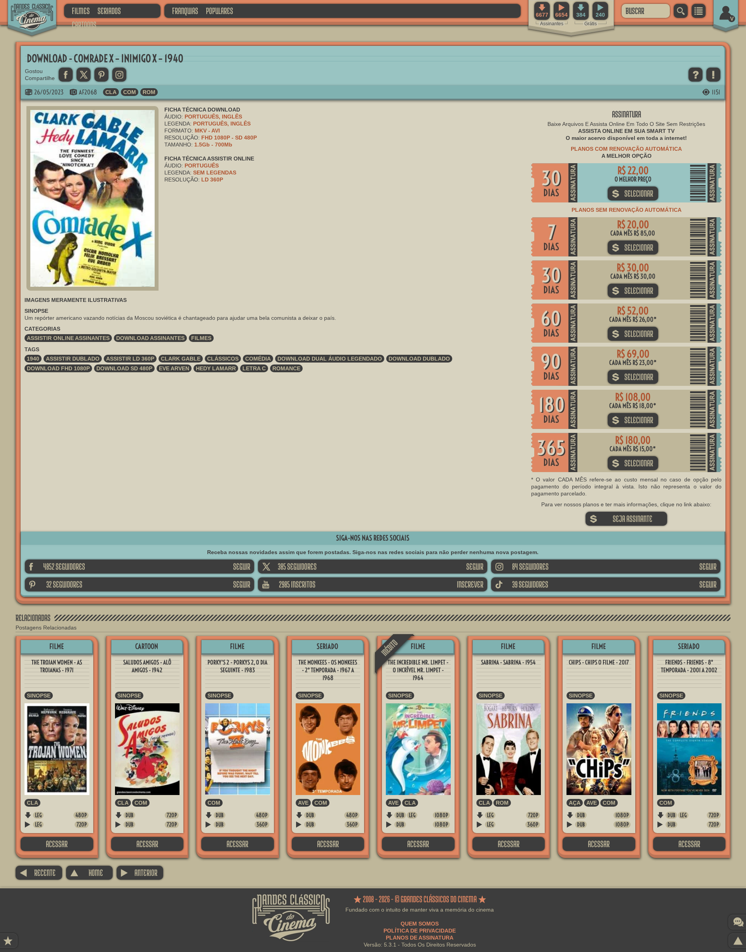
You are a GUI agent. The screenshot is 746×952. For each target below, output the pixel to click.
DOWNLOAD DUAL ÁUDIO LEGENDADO (329, 359)
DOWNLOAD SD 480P (124, 368)
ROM (149, 92)
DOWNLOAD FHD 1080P (58, 368)
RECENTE (37, 872)
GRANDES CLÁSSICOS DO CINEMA (25, 10)
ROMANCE (286, 368)
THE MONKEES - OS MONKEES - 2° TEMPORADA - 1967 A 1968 (327, 670)
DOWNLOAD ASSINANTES (150, 338)
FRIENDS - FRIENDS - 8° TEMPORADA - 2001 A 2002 (689, 666)
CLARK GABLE (180, 359)
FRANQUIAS (185, 11)
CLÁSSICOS (223, 359)
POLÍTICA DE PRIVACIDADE (419, 931)
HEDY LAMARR (216, 368)
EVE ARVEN (174, 368)
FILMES (81, 11)
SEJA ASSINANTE (620, 518)
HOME (86, 872)
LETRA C (254, 368)
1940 (33, 359)
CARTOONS (84, 25)
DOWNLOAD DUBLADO (419, 359)
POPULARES (219, 11)
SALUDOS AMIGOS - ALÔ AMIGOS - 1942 (147, 666)
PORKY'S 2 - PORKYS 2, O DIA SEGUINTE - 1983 (237, 666)
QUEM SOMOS (420, 924)
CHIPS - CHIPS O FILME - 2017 (599, 662)
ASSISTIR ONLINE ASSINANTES (68, 338)
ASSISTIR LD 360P (130, 359)
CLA (111, 92)
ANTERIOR (138, 872)
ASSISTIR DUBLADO (72, 359)
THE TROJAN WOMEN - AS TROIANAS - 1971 (56, 666)
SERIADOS (109, 11)
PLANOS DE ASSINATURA (419, 938)
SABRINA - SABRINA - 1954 (508, 662)
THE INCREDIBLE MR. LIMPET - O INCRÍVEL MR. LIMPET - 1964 (418, 670)
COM (129, 92)
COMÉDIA (258, 359)
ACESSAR (57, 844)
